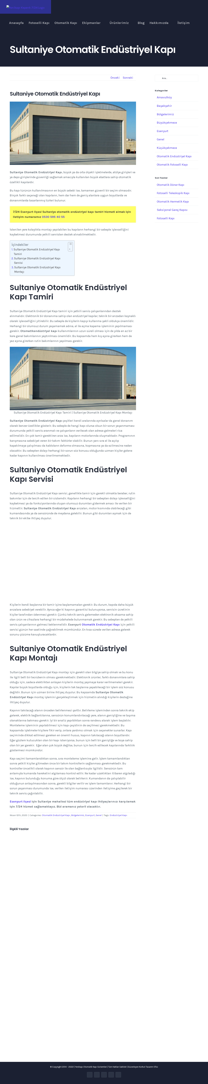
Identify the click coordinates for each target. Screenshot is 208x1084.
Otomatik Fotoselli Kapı (172, 164)
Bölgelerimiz (77, 815)
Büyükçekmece (167, 122)
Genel (99, 815)
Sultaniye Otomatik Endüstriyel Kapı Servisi (37, 260)
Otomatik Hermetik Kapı (173, 201)
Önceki (115, 77)
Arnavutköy (164, 97)
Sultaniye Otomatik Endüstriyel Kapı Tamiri (37, 251)
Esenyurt (90, 815)
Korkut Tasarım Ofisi (148, 1067)
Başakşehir (164, 106)
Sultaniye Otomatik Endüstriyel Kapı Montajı (37, 269)
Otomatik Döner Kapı (170, 185)
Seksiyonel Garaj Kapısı (172, 210)
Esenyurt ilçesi (20, 801)
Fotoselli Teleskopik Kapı (173, 193)
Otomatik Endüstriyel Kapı (101, 624)
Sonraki (128, 77)
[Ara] (196, 23)
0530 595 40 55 (53, 217)
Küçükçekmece (167, 148)
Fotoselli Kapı (166, 218)
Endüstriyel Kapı (118, 815)
